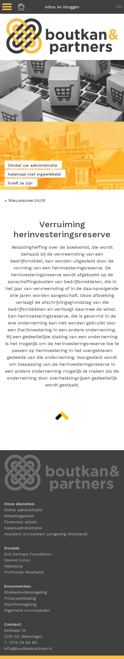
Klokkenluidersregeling (25, 592)
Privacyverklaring (20, 598)
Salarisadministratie (23, 528)
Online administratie (23, 510)
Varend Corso (17, 560)
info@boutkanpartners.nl (28, 648)
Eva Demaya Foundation (27, 554)
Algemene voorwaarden (27, 610)
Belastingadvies (19, 516)
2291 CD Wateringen (23, 636)
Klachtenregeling (20, 604)
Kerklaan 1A (15, 630)
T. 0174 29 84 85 (20, 642)
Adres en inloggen (62, 7)
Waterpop (13, 566)
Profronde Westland (23, 572)
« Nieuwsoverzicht (25, 200)
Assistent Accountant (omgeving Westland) (45, 534)
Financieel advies (20, 522)
